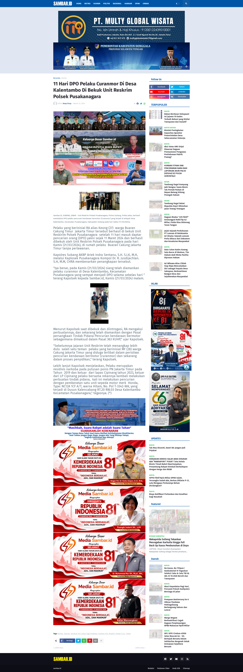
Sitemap (186, 668)
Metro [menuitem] (87, 3)
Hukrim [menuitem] (96, 3)
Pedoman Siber (163, 668)
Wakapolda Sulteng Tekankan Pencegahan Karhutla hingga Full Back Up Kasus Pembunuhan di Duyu (169, 542)
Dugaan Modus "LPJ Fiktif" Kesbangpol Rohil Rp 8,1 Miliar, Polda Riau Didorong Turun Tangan (177, 221)
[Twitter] (141, 104)
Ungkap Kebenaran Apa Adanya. (99, 437)
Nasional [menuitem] (117, 3)
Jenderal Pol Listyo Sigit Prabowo (84, 634)
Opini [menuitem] (137, 3)
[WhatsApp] (144, 104)
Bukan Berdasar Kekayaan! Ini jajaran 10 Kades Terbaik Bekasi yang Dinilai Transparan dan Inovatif (177, 118)
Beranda (56, 78)
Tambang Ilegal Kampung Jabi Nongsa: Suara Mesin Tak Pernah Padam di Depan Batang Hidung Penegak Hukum (176, 189)
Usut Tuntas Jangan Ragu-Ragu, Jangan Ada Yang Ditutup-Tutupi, (99, 435)
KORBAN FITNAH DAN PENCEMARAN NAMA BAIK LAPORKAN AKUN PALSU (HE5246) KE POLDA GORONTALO (175, 170)
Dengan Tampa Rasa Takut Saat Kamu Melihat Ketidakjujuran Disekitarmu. (99, 433)
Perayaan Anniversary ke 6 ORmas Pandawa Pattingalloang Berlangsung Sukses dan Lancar (176, 604)
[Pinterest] (89, 641)
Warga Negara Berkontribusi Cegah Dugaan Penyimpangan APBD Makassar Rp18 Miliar (177, 622)
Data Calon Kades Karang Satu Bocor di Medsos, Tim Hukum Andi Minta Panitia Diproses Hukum (176, 253)
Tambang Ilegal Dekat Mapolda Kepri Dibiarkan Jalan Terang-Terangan (176, 206)
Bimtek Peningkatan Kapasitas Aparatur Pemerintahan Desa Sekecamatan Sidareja (174, 134)
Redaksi (151, 668)
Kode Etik (176, 668)
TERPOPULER (159, 104)
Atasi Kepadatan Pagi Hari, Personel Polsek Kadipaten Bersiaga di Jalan (177, 589)
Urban (128, 634)
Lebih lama (139, 648)
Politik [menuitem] (106, 3)
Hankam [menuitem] (128, 3)
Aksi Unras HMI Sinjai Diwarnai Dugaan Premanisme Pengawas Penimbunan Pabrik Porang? (175, 151)
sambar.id (57, 668)
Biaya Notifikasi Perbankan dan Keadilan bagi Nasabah (168, 495)
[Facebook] (138, 104)
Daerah (67, 634)
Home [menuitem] (78, 3)
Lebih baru (59, 648)
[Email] (95, 641)
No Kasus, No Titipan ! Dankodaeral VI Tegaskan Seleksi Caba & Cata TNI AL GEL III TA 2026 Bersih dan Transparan (176, 573)
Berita (64, 78)
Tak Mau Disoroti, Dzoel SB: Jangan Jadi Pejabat (167, 449)
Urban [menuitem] (146, 3)
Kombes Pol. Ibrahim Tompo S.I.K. (111, 634)
